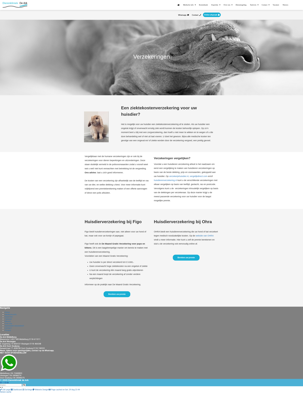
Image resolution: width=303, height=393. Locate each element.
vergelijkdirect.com (198, 176)
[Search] (24, 385)
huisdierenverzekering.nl (165, 180)
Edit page (6, 389)
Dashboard (17, 389)
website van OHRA (205, 236)
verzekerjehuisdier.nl (179, 176)
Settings (28, 389)
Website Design (41, 389)
